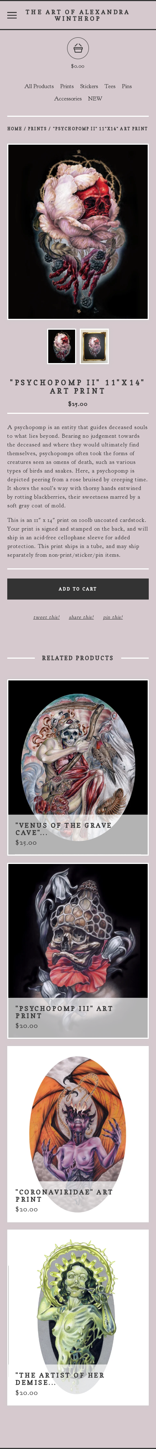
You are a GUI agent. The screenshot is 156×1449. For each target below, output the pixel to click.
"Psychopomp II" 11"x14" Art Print (100, 129)
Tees (109, 86)
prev (42, 232)
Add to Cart (78, 589)
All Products (39, 86)
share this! (81, 617)
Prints (67, 86)
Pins (127, 86)
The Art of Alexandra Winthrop (78, 15)
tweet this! (46, 617)
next (113, 232)
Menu (12, 15)
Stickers (89, 86)
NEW (95, 98)
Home (14, 129)
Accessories (68, 98)
